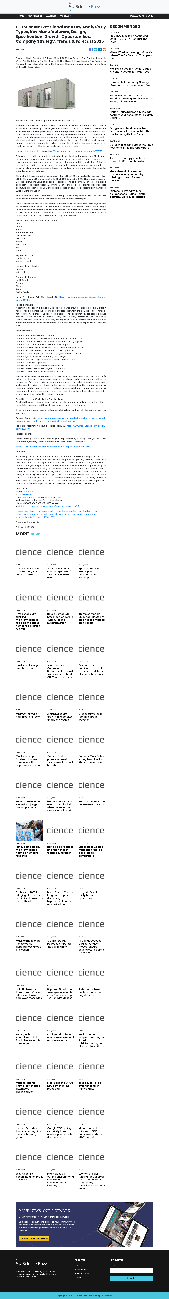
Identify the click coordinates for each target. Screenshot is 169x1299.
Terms (78, 1265)
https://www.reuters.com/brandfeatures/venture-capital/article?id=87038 (53, 446)
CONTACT (65, 16)
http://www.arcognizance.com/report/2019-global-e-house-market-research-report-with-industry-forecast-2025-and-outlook (61, 419)
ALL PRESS (51, 16)
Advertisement (82, 1273)
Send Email (27, 494)
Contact (79, 1277)
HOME (21, 16)
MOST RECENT (35, 16)
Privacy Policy (81, 1269)
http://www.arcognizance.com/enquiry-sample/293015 (75, 151)
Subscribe (131, 1278)
